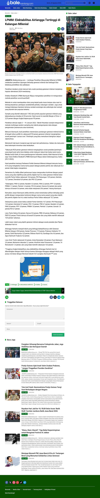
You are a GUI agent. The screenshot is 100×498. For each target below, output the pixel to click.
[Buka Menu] (94, 3)
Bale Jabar (8, 16)
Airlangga (14, 284)
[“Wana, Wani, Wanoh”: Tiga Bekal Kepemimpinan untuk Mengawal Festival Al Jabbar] (12, 439)
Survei (45, 284)
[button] (84, 2)
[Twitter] (55, 297)
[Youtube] (17, 482)
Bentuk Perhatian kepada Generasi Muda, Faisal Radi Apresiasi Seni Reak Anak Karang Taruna (84, 131)
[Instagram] (13, 482)
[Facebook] (51, 297)
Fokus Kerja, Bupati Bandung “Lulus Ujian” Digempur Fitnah (83, 153)
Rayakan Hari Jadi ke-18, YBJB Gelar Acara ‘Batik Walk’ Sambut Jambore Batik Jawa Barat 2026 (85, 58)
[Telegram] (59, 297)
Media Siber (16, 489)
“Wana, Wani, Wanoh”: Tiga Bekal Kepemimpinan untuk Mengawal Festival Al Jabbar (85, 67)
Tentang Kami (37, 489)
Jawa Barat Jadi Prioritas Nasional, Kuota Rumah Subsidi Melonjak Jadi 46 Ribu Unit (83, 124)
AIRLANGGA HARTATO (26, 284)
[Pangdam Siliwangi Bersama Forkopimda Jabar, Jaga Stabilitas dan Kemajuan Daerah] (12, 352)
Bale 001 (12, 28)
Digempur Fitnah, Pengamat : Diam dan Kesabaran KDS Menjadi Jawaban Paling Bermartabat (84, 138)
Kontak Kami (27, 489)
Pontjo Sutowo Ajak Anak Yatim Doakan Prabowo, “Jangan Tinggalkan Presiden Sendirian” (85, 39)
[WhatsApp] (62, 297)
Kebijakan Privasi (50, 489)
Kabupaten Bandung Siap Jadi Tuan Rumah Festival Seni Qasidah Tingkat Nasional (83, 116)
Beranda (7, 489)
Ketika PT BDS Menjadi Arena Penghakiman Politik (83, 108)
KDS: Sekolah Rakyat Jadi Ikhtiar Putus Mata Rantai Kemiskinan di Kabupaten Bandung (84, 146)
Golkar (38, 284)
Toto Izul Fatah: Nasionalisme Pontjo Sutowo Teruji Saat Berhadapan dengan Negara (85, 48)
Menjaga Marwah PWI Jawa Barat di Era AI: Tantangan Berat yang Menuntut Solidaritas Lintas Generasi (84, 76)
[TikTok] (21, 482)
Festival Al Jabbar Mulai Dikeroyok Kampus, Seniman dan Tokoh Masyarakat (84, 161)
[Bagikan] (62, 29)
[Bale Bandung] (19, 3)
